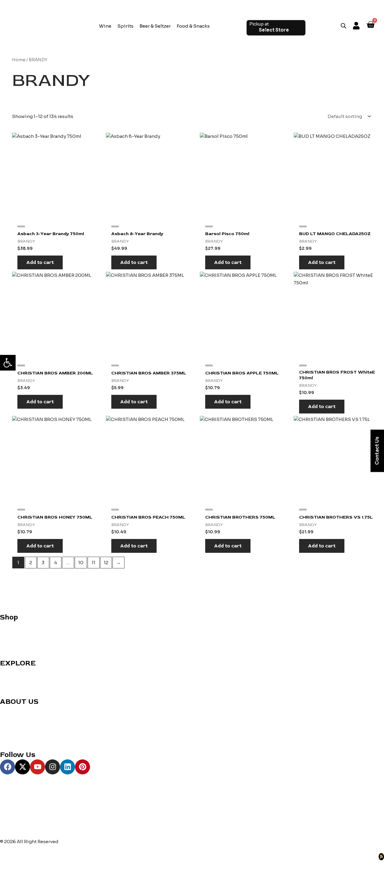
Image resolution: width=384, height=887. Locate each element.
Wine (105, 26)
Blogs (6, 724)
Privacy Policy (16, 732)
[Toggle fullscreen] (28, 872)
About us (10, 717)
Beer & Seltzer (155, 26)
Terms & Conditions (22, 739)
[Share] (47, 872)
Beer (5, 647)
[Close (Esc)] (66, 872)
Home (19, 59)
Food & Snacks (193, 26)
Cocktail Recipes (19, 671)
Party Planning (16, 686)
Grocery (9, 640)
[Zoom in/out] (9, 872)
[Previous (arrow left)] (9, 882)
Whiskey (10, 633)
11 (93, 562)
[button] (8, 363)
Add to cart (40, 262)
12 (106, 562)
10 (80, 562)
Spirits (125, 26)
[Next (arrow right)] (28, 882)
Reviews (9, 678)
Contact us (12, 709)
